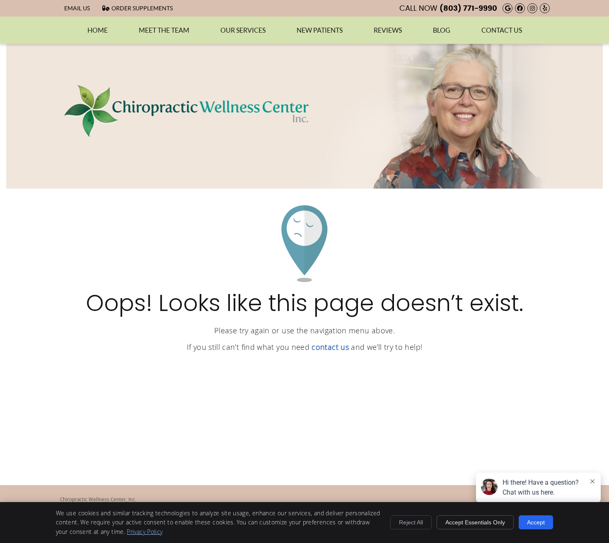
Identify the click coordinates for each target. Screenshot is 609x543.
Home (97, 30)
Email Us (77, 8)
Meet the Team (164, 30)
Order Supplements (142, 8)
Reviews (388, 30)
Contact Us (501, 30)
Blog (441, 30)
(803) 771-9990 (468, 8)
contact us (330, 347)
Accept (536, 522)
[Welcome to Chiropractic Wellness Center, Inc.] (186, 136)
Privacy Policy (144, 532)
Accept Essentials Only (475, 522)
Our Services (243, 30)
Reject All (411, 522)
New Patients (320, 30)
